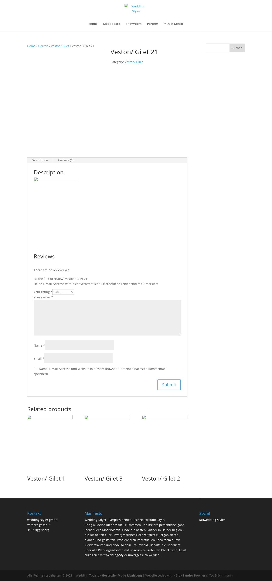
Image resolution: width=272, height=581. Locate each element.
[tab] (40, 160)
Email (39, 359)
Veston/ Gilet (60, 46)
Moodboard (111, 24)
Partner (152, 24)
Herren (43, 46)
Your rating (43, 292)
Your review (43, 297)
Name (39, 345)
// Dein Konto (173, 24)
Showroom (134, 24)
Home (93, 24)
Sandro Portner (194, 575)
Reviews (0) (65, 160)
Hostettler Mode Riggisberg (122, 575)
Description (40, 160)
